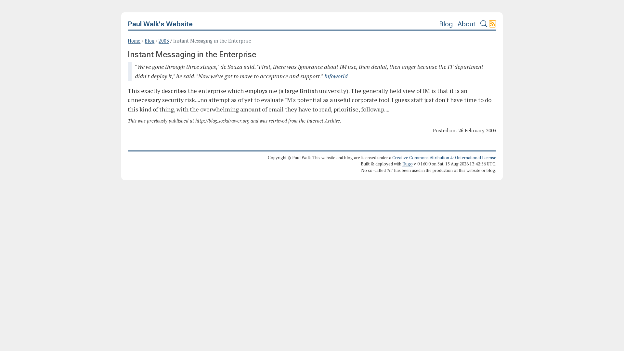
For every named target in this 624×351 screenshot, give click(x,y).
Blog (446, 24)
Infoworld (336, 76)
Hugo (407, 164)
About (466, 24)
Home (134, 41)
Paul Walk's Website (160, 24)
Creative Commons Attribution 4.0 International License (444, 158)
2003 (164, 41)
